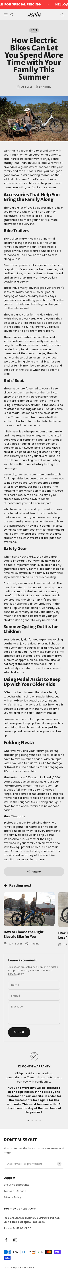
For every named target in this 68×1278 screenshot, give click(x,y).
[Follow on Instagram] (15, 1240)
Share (36, 871)
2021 (34, 30)
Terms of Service (15, 1191)
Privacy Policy (29, 970)
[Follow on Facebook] (6, 1240)
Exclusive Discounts (16, 1185)
